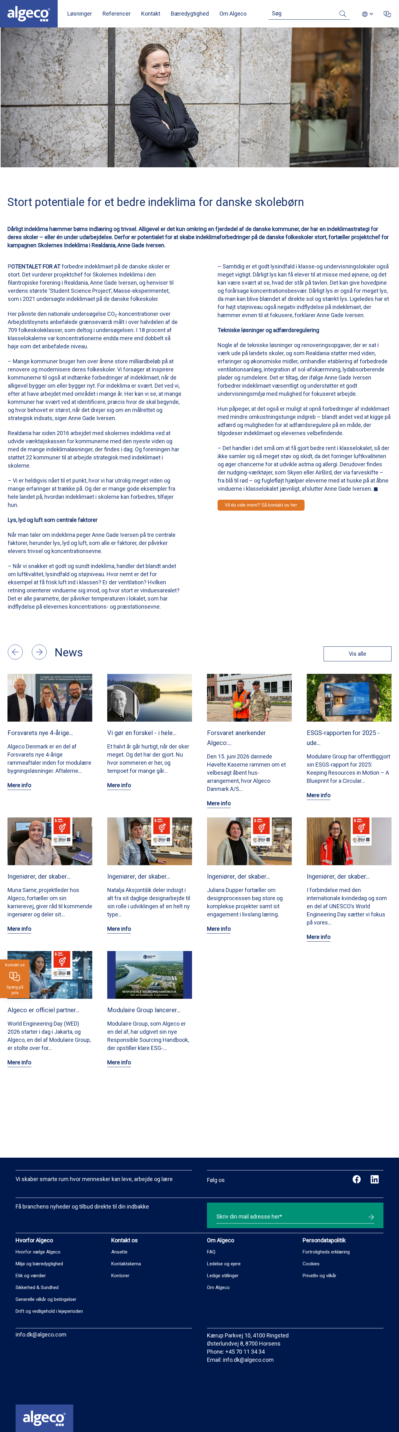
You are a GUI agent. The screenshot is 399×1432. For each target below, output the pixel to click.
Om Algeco (233, 13)
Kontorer (120, 1275)
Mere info (19, 785)
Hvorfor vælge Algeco (38, 1252)
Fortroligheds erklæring (326, 1252)
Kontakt (150, 13)
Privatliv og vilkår (319, 1275)
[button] (16, 657)
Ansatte (119, 1252)
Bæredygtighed (190, 13)
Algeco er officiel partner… (43, 1010)
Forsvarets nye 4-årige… (40, 733)
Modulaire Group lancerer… (143, 1010)
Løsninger (79, 13)
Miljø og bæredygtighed (39, 1264)
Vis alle (357, 653)
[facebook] (357, 1180)
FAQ (211, 1252)
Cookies (311, 1264)
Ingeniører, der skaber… (38, 876)
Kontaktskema (126, 1264)
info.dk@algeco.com (41, 1334)
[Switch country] (367, 14)
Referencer (117, 13)
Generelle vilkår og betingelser (46, 1299)
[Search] (342, 15)
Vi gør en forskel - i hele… (141, 733)
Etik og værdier (31, 1275)
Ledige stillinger (222, 1275)
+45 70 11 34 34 (245, 1351)
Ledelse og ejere (224, 1264)
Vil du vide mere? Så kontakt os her (261, 505)
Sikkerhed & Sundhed (37, 1287)
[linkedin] (374, 1180)
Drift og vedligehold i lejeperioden (49, 1311)
